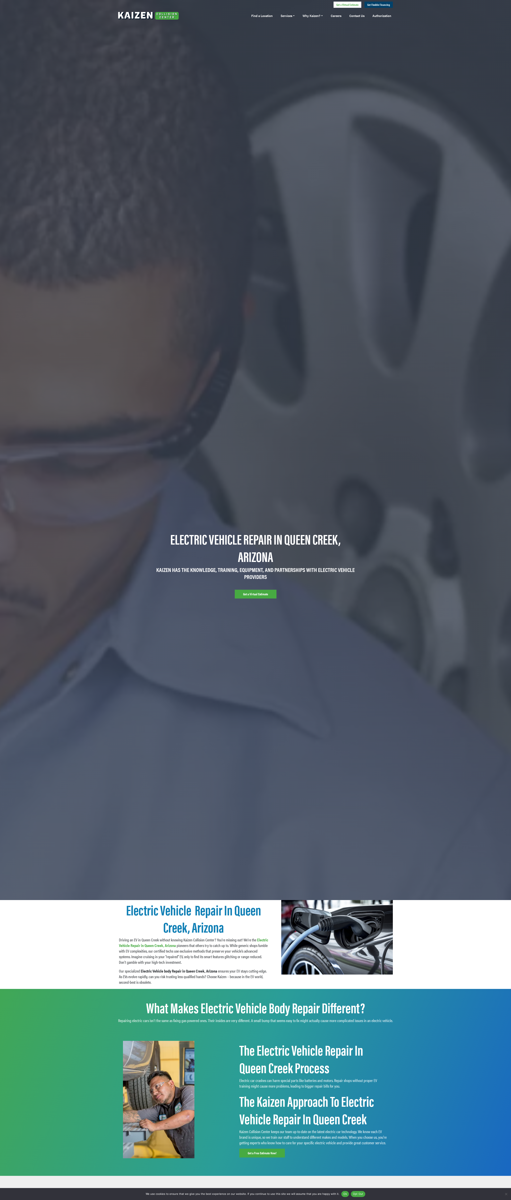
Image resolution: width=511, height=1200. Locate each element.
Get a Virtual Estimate (347, 5)
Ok (345, 1193)
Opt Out (358, 1193)
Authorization (381, 15)
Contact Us (356, 15)
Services (286, 15)
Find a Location (262, 15)
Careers (336, 15)
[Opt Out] (506, 1194)
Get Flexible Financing (378, 5)
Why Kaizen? (311, 15)
